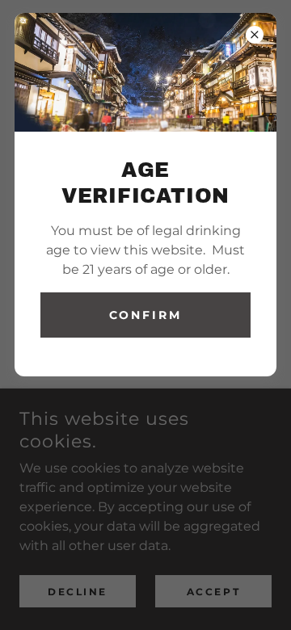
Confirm (146, 315)
